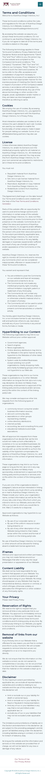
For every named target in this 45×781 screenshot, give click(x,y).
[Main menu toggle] (40, 4)
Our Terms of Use (22, 759)
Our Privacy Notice (22, 762)
